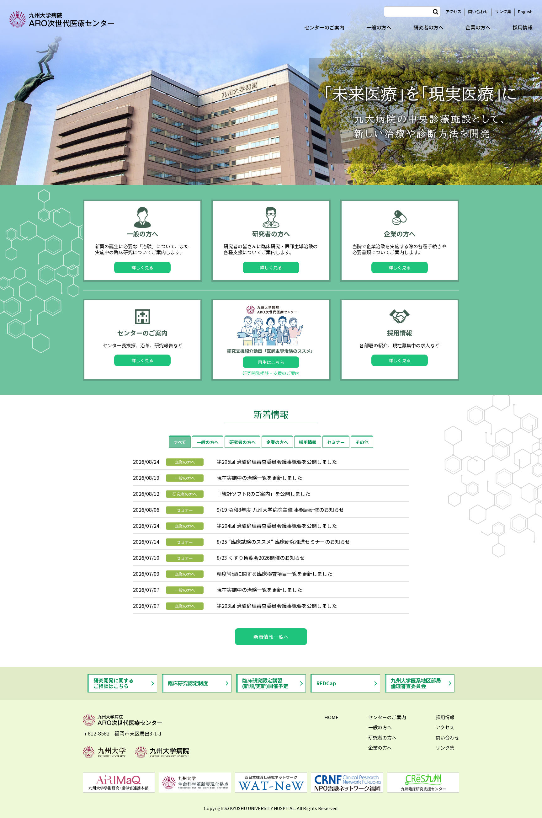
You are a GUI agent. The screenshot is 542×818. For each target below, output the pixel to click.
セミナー (336, 442)
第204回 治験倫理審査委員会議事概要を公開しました (277, 525)
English (525, 11)
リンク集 (503, 11)
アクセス (453, 11)
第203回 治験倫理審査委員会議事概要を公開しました (277, 605)
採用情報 (523, 27)
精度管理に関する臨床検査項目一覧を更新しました (274, 573)
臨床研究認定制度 (188, 683)
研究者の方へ (428, 27)
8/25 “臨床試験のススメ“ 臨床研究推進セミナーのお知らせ (283, 541)
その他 (362, 442)
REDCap (326, 683)
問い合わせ (478, 11)
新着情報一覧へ (271, 636)
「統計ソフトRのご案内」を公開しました (263, 493)
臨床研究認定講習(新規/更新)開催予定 (265, 683)
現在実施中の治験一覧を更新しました (259, 477)
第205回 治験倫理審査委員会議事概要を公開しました (277, 461)
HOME (331, 717)
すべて (179, 442)
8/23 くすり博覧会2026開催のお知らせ (261, 557)
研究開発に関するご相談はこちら (113, 683)
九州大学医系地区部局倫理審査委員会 (416, 683)
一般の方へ (378, 27)
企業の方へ (478, 27)
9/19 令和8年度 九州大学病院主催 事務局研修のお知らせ (280, 509)
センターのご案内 (324, 27)
